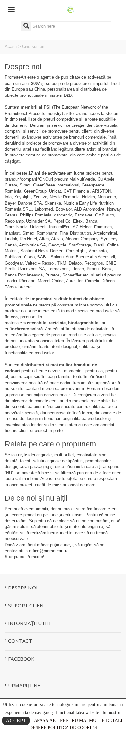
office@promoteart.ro (48, 550)
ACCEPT (16, 720)
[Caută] (26, 26)
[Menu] (11, 10)
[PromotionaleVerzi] (70, 9)
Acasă (11, 46)
